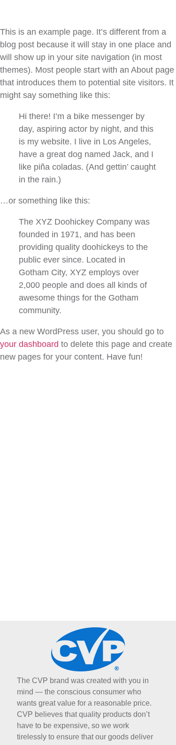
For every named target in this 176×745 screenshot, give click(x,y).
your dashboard (29, 344)
